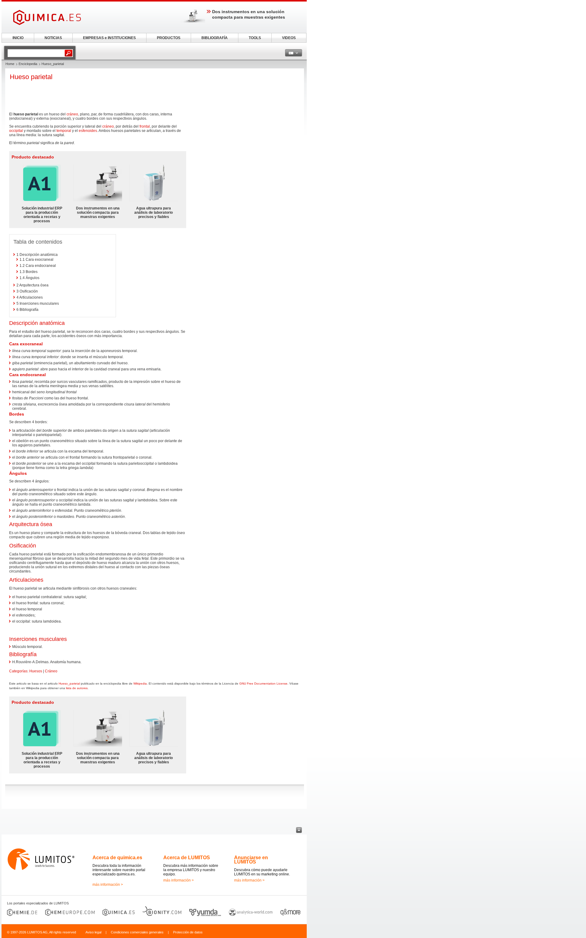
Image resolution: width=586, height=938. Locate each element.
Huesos (35, 671)
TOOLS (255, 38)
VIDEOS (289, 38)
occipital (16, 131)
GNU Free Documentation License (263, 683)
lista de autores (77, 688)
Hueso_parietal (69, 683)
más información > (107, 884)
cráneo (72, 114)
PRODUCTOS (168, 38)
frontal (144, 126)
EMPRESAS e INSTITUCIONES (109, 38)
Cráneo (51, 671)
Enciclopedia (28, 64)
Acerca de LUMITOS (186, 857)
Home (9, 64)
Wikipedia (140, 683)
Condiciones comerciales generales (137, 932)
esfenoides (88, 131)
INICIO (18, 38)
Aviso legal (93, 932)
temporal (63, 131)
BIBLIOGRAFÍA (214, 38)
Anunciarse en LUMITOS (251, 859)
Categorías (18, 671)
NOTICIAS (53, 38)
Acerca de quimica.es (117, 857)
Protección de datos (188, 932)
